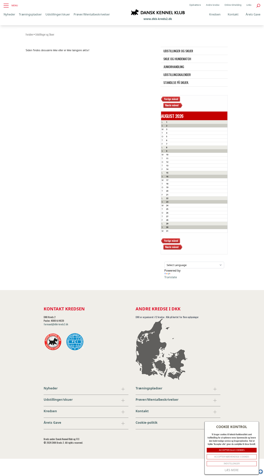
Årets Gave (253, 14)
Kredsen (215, 14)
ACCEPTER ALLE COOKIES (232, 450)
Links (248, 5)
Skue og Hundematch (177, 58)
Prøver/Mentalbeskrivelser (92, 14)
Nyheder (9, 14)
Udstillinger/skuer (57, 14)
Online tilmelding (232, 5)
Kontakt (233, 14)
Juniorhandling (173, 66)
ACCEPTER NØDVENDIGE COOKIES (231, 456)
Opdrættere (195, 5)
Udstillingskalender (177, 74)
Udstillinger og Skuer (44, 34)
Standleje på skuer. (176, 82)
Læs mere (232, 470)
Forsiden (29, 34)
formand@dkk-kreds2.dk (56, 324)
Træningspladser (30, 14)
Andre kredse (212, 5)
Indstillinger (232, 463)
